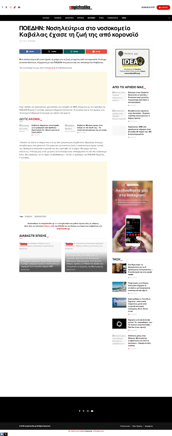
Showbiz (91, 18)
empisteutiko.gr (63, 229)
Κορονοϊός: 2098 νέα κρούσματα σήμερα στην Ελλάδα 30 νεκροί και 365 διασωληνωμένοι (139, 130)
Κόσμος (57, 18)
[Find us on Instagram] (10, 7)
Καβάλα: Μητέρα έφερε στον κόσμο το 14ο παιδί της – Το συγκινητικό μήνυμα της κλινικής (92, 127)
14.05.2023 (132, 105)
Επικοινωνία (125, 426)
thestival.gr (50, 67)
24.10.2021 (132, 137)
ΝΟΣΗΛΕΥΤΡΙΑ (40, 216)
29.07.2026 (133, 278)
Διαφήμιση (149, 426)
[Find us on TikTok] (15, 7)
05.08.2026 (133, 293)
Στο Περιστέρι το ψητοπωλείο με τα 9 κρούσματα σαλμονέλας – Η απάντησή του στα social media (140, 269)
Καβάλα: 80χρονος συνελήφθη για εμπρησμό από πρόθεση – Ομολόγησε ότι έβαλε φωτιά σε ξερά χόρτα (46, 128)
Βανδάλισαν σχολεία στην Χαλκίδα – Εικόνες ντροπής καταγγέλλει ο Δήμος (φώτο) (139, 114)
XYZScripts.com (98, 431)
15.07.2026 (82, 133)
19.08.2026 (25, 270)
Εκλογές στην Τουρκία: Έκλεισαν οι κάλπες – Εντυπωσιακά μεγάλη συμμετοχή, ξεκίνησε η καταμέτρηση (138, 97)
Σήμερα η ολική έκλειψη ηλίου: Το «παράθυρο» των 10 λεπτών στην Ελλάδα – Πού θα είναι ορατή (140, 323)
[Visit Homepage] (80, 7)
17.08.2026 (36, 135)
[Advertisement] (63, 88)
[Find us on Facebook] (2, 7)
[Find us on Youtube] (19, 7)
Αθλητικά (69, 18)
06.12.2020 (23, 41)
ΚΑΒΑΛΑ (28, 216)
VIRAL (124, 18)
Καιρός (164, 7)
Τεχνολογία (112, 18)
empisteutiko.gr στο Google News (55, 223)
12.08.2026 (133, 330)
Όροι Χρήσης (137, 426)
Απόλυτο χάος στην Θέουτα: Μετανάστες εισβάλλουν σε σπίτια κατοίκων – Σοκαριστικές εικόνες (139, 340)
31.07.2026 (132, 349)
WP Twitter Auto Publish (76, 431)
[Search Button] (169, 18)
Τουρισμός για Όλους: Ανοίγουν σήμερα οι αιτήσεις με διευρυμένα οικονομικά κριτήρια (139, 287)
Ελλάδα (46, 18)
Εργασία (80, 18)
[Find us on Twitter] (6, 7)
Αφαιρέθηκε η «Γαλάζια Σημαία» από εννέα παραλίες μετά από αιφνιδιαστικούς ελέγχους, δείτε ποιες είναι (139, 305)
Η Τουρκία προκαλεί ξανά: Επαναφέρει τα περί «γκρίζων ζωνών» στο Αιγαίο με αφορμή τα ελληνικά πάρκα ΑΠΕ (40, 263)
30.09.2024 (133, 121)
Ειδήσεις (47, 226)
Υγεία (101, 18)
